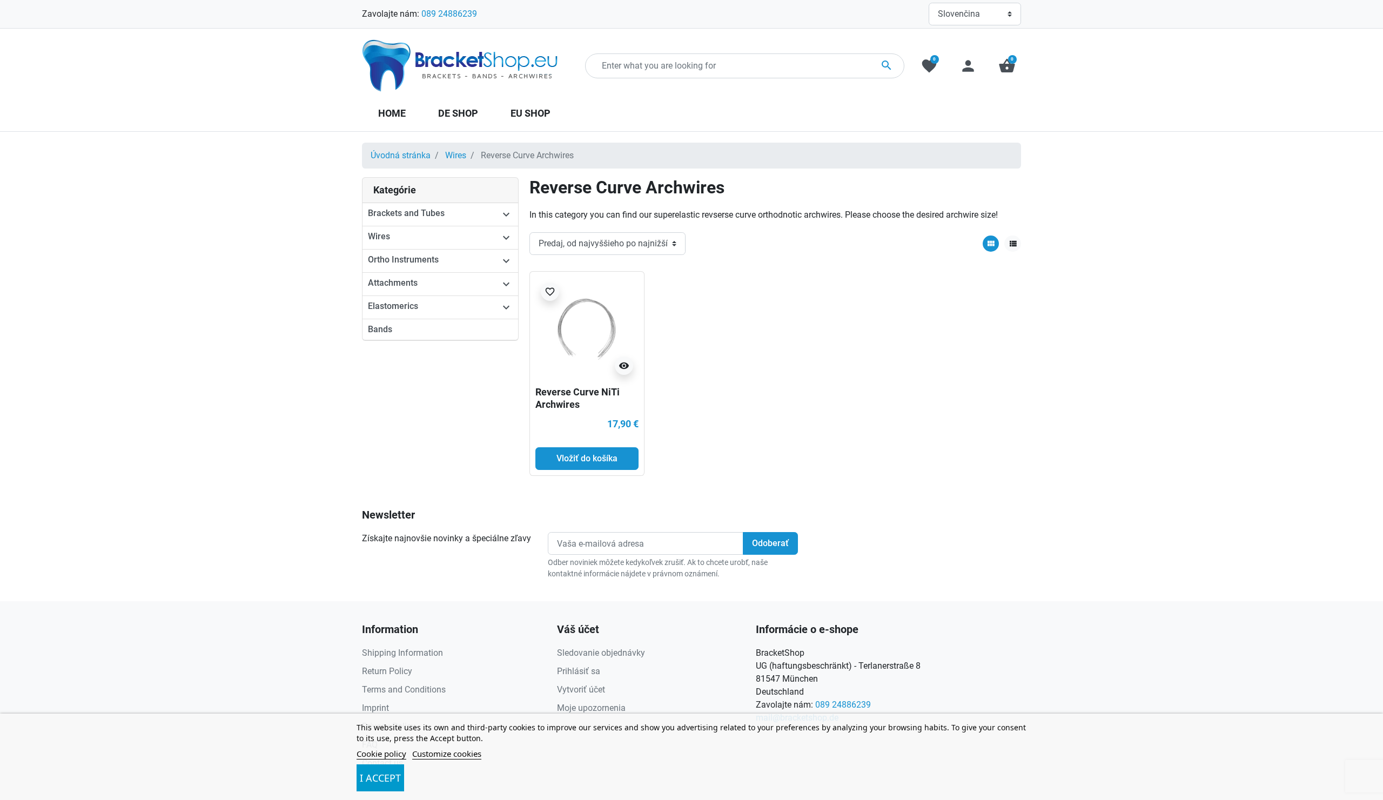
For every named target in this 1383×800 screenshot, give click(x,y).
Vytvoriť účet (581, 689)
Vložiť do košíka (586, 458)
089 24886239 (449, 14)
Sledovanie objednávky (601, 653)
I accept (380, 777)
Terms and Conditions (404, 689)
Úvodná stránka (401, 155)
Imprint (375, 708)
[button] (1007, 66)
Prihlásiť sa (578, 671)
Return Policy (387, 671)
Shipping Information (402, 653)
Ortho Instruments (403, 259)
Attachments (393, 283)
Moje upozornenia (591, 708)
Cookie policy (381, 753)
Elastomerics (393, 306)
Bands (380, 329)
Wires (455, 155)
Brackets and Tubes (406, 213)
